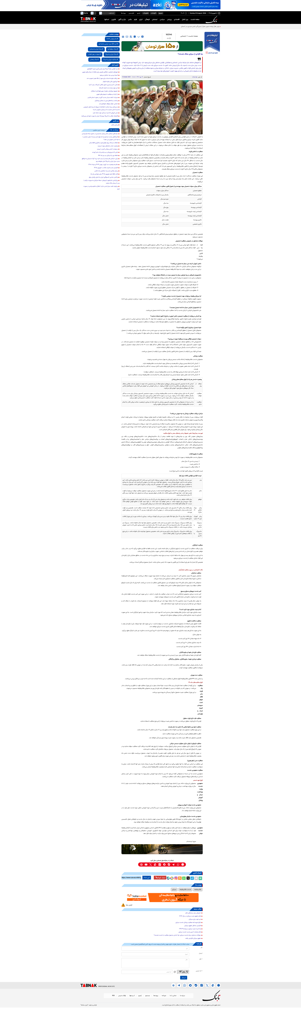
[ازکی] (185, 4)
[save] (131, 36)
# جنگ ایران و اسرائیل (96, 49)
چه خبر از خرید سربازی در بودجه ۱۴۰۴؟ (190, 929)
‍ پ (138, 36)
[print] (123, 36)
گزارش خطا (129, 905)
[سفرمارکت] (162, 897)
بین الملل (185, 19)
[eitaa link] (155, 864)
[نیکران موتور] (162, 849)
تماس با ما (173, 996)
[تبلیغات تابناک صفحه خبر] (212, 44)
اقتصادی (177, 19)
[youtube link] (146, 864)
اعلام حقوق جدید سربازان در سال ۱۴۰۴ (190, 916)
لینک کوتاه (161, 878)
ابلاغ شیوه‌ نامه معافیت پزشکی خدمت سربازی (188, 923)
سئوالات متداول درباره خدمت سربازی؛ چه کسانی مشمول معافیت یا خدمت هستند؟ (177, 935)
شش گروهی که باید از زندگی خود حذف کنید (105, 113)
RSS (113, 996)
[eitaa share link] (180, 878)
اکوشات (153, 13)
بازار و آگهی (122, 19)
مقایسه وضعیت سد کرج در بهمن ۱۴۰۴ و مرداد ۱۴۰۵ (103, 165)
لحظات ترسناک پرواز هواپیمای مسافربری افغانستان (103, 143)
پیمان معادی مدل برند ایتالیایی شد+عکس (106, 171)
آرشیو (138, 13)
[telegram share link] (192, 878)
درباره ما (182, 996)
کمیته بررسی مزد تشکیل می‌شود (109, 75)
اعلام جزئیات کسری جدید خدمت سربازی (190, 932)
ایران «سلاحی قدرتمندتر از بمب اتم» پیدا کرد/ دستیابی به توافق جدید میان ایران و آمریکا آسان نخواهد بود (101, 160)
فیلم (135, 19)
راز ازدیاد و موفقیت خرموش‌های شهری (107, 94)
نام (201, 948)
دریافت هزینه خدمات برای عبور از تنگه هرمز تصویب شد (102, 78)
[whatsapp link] (178, 864)
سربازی (174, 889)
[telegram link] (173, 864)
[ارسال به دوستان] (196, 878)
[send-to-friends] (127, 36)
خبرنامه (164, 996)
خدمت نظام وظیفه (185, 889)
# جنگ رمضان (94, 59)
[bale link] (168, 864)
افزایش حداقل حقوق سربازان (192, 926)
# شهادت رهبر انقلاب (94, 54)
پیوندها (123, 13)
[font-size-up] (142, 36)
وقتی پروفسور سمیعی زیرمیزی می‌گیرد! (206, 26)
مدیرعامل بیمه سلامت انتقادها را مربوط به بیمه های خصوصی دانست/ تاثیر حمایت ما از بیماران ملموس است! (101, 108)
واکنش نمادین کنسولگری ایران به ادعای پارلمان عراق (103, 177)
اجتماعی (154, 19)
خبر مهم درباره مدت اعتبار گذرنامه (108, 88)
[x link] (150, 864)
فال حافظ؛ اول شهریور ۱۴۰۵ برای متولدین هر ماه (104, 174)
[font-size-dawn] (134, 36)
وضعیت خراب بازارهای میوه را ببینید (108, 146)
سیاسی (162, 19)
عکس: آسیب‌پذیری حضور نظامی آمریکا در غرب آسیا (103, 85)
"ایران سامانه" (84, 1005)
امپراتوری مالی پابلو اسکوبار (110, 82)
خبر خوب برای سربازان (195, 919)
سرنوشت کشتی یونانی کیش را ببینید (107, 149)
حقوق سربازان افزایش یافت (193, 938)
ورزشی (169, 19)
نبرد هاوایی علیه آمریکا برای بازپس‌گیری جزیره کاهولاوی (102, 69)
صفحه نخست (195, 19)
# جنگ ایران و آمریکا (111, 54)
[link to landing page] (211, 19)
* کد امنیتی (199, 971)
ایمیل (200, 953)
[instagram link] (159, 864)
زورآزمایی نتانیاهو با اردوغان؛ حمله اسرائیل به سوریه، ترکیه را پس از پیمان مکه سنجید (102, 181)
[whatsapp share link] (184, 878)
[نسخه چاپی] (200, 878)
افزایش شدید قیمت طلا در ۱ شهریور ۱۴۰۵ (106, 168)
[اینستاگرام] (175, 878)
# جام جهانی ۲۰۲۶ (112, 39)
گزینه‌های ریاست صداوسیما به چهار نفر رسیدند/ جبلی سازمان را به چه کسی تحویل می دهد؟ (101, 138)
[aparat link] (141, 864)
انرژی (141, 19)
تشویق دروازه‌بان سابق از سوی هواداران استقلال (104, 91)
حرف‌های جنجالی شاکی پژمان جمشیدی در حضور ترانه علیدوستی (100, 134)
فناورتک (145, 13)
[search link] (100, 13)
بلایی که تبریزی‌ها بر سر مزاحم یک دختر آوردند (105, 152)
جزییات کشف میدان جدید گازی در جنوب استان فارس (103, 97)
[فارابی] (162, 46)
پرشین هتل (114, 125)
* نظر (200, 959)
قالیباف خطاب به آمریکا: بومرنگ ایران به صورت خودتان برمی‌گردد (99, 116)
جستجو (147, 996)
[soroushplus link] (164, 864)
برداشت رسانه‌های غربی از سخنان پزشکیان (106, 101)
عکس (130, 19)
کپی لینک (147, 877)
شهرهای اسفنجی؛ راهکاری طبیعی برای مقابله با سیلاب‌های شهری (100, 72)
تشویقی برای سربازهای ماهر (193, 913)
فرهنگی (147, 19)
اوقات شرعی (122, 996)
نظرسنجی (131, 13)
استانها (106, 19)
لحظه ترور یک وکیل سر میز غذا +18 (108, 156)
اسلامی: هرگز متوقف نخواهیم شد (108, 104)
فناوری (113, 19)
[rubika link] (182, 864)
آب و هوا (132, 996)
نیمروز (160, 13)
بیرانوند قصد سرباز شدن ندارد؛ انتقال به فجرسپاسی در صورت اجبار (101, 187)
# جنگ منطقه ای (113, 49)
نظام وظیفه (197, 889)
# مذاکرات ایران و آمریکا (110, 59)
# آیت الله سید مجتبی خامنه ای (108, 44)
